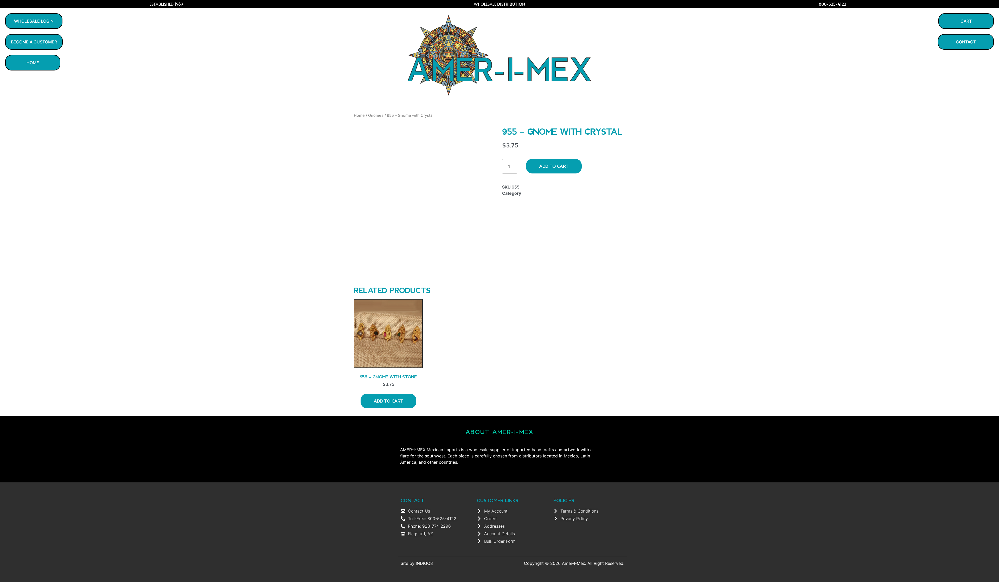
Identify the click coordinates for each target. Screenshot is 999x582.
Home (359, 115)
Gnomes (375, 115)
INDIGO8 (424, 563)
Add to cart (554, 166)
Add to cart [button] (388, 400)
